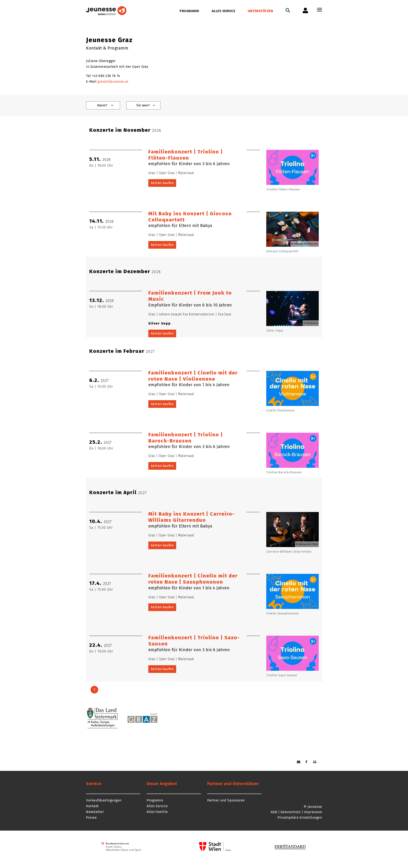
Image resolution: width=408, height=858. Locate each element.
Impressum (313, 812)
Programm (189, 11)
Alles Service (223, 11)
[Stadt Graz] (153, 715)
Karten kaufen (162, 183)
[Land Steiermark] (105, 718)
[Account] (305, 10)
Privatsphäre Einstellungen (300, 817)
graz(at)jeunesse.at (113, 81)
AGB (274, 812)
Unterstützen (260, 11)
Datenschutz (290, 812)
